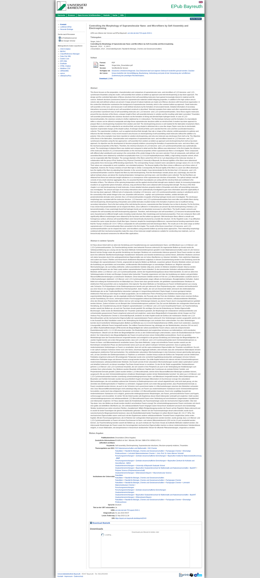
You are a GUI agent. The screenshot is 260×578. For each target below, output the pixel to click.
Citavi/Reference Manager (70, 54)
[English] (201, 2)
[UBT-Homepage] (72, 11)
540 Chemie (152, 448)
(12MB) (106, 79)
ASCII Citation (65, 49)
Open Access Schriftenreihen (89, 15)
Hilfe (122, 15)
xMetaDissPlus (65, 76)
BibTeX (63, 51)
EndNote (63, 64)
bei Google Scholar (68, 41)
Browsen (71, 15)
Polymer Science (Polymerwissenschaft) (130, 470)
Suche (115, 15)
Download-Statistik (101, 523)
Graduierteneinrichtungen (124, 466)
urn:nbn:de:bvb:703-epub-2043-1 (140, 33)
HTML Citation (65, 66)
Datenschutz (78, 576)
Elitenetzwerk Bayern (144, 473)
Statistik (106, 15)
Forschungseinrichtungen (124, 456)
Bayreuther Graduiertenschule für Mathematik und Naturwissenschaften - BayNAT (166, 468)
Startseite (61, 15)
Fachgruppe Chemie (173, 451)
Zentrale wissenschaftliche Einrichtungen (151, 456)
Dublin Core (64, 59)
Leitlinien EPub (66, 27)
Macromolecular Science (162, 473)
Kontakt (61, 576)
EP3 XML (63, 61)
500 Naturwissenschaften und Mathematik (130, 448)
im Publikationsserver (69, 38)
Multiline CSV (65, 68)
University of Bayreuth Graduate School (150, 466)
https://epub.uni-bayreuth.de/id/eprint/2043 (130, 518)
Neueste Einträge (66, 29)
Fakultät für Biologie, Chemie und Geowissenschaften (144, 451)
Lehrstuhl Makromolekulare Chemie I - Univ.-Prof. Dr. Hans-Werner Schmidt (155, 453)
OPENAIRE (64, 71)
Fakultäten (119, 451)
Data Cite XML (65, 56)
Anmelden (198, 15)
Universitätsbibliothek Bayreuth (69, 574)
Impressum (68, 576)
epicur (62, 73)
